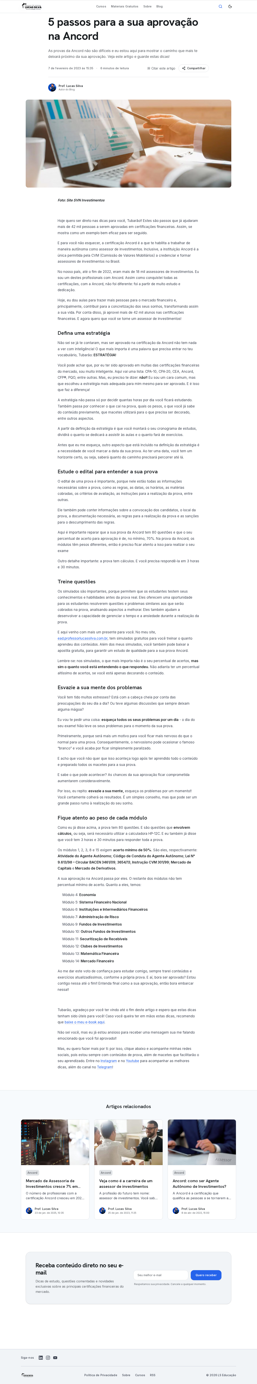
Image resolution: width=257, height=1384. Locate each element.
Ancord (33, 1172)
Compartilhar (196, 68)
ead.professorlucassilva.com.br (82, 638)
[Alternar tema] (230, 6)
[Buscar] (220, 6)
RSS (152, 1375)
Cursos (101, 6)
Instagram (109, 1061)
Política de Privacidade (100, 1375)
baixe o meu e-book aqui (84, 1022)
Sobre (147, 6)
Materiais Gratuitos (125, 6)
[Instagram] (48, 1358)
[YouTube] (55, 1358)
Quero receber (206, 1275)
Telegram (104, 1067)
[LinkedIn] (41, 1358)
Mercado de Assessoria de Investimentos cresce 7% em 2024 (52, 1186)
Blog (159, 6)
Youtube (132, 1061)
